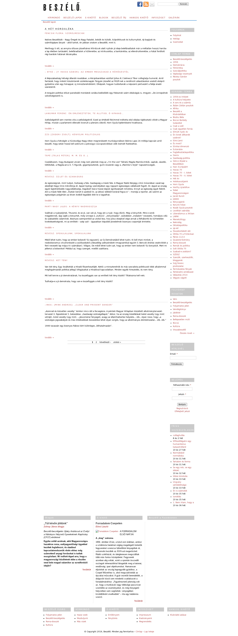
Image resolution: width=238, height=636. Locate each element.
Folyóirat (177, 35)
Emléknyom (113, 615)
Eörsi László (102, 526)
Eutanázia (177, 149)
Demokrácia (178, 65)
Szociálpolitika (180, 71)
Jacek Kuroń (178, 196)
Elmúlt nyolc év (180, 132)
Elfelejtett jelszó (182, 411)
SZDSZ (176, 254)
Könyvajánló (178, 202)
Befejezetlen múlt (181, 319)
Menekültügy (179, 219)
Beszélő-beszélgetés (182, 59)
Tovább (85, 570)
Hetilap (176, 39)
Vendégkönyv (179, 309)
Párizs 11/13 (179, 237)
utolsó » (117, 342)
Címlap (139, 631)
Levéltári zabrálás (181, 211)
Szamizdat (178, 42)
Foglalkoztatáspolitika (183, 152)
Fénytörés (112, 618)
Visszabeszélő (179, 330)
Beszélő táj (119, 18)
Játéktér (177, 313)
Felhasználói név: (182, 385)
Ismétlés (177, 497)
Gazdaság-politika (181, 158)
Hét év (176, 178)
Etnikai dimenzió (181, 146)
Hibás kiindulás (180, 476)
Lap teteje (149, 631)
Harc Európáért (180, 167)
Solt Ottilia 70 (179, 249)
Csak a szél (178, 126)
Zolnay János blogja (54, 526)
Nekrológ (177, 222)
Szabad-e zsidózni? (182, 251)
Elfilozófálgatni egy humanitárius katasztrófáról (182, 444)
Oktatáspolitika (180, 225)
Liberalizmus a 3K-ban (183, 213)
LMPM (175, 216)
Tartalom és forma (181, 461)
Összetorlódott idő (181, 231)
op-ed (175, 228)
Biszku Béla (178, 117)
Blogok (103, 18)
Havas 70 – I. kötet (182, 173)
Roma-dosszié (179, 243)
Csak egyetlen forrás (183, 129)
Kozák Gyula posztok (183, 208)
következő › (105, 342)
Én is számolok (180, 491)
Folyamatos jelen (181, 306)
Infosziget (158, 18)
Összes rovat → (187, 333)
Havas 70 (177, 170)
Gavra (176, 155)
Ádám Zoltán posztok (183, 105)
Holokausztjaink (180, 181)
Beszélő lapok (72, 18)
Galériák (174, 18)
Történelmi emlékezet (183, 272)
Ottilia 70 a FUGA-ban (183, 234)
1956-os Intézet (180, 97)
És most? (177, 143)
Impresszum (145, 615)
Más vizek (81, 621)
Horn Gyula (178, 184)
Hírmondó (54, 18)
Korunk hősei (179, 205)
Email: (174, 354)
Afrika (175, 108)
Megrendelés (145, 621)
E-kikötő (90, 18)
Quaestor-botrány (181, 240)
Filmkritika (178, 68)
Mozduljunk (82, 618)
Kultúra (176, 326)
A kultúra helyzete (182, 100)
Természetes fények (182, 269)
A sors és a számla (182, 103)
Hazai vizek (82, 615)
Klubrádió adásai (178, 615)
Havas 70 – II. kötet (182, 176)
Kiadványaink (145, 618)
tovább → (49, 66)
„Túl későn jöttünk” (56, 523)
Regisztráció (182, 408)
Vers (175, 299)
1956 (175, 62)
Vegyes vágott (180, 278)
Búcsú (176, 323)
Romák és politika (181, 246)
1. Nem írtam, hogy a (183, 502)
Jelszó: (182, 394)
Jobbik (176, 199)
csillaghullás (179, 435)
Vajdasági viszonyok (182, 74)
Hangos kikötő (139, 18)
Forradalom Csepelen (109, 523)
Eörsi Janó (177, 140)
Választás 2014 (180, 275)
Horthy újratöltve (181, 187)
